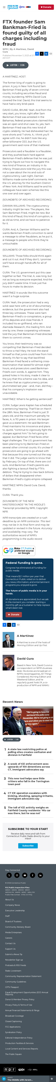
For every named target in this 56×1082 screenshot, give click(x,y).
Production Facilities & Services (19, 1043)
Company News (12, 905)
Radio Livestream (13, 971)
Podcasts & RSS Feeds (15, 965)
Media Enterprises (13, 933)
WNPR (17, 892)
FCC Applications (12, 1027)
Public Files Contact (12, 895)
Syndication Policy (13, 1032)
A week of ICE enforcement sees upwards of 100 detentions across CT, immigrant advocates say (29, 767)
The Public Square (13, 1054)
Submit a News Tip (13, 954)
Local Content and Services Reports (21, 1049)
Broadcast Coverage (14, 1016)
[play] (4, 1078)
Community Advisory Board (17, 927)
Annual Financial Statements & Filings (22, 1011)
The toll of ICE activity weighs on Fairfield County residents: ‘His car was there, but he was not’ (29, 810)
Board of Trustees (13, 922)
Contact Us (10, 944)
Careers (8, 938)
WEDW (21, 890)
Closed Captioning (13, 1021)
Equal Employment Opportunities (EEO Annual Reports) (26, 994)
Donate (47, 7)
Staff (7, 916)
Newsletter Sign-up (14, 960)
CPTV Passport (12, 987)
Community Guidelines (15, 982)
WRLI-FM (31, 892)
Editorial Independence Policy (18, 1038)
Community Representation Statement (23, 976)
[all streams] (52, 1078)
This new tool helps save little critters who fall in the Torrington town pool (28, 781)
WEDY (27, 890)
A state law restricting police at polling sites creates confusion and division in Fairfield (29, 752)
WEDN (14, 890)
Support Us (10, 949)
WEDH (7, 890)
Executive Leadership (15, 911)
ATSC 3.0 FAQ (26, 895)
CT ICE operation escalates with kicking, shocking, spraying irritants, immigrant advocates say (30, 796)
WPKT (23, 892)
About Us (9, 900)
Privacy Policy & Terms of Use (18, 1005)
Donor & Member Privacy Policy (19, 1000)
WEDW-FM (9, 892)
